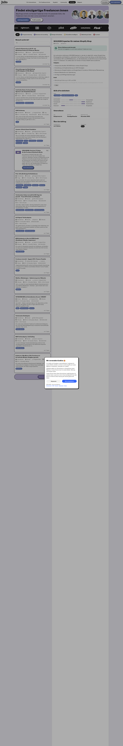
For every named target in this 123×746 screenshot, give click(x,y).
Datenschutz (49, 385)
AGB (53, 385)
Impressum (61, 385)
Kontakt (56, 385)
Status (65, 385)
